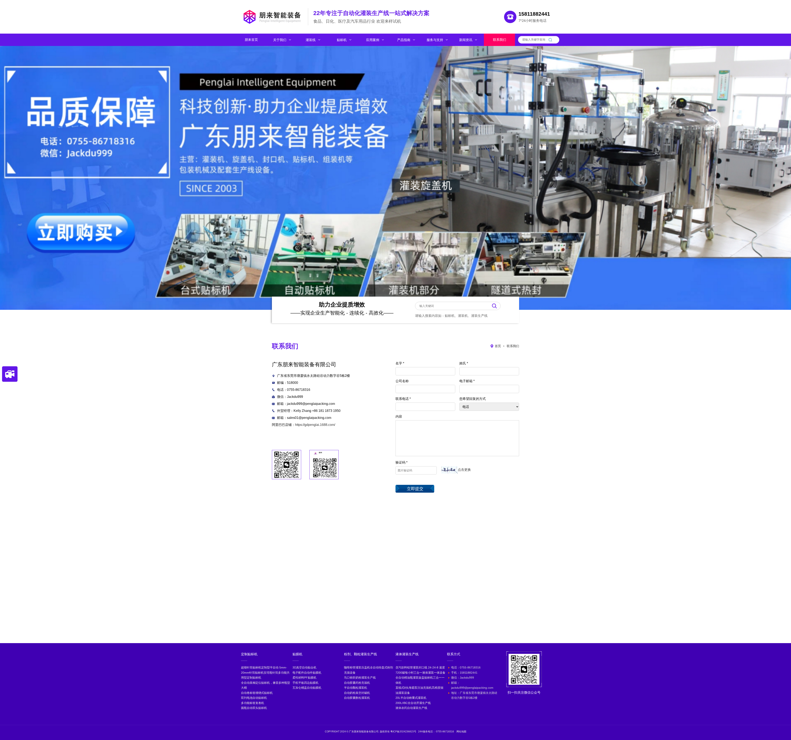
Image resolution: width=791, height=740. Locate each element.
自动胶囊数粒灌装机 (357, 697)
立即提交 (415, 488)
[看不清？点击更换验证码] (449, 469)
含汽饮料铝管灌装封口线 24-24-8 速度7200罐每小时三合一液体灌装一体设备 (420, 670)
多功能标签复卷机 (252, 703)
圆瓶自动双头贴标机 (254, 707)
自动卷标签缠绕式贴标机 (257, 692)
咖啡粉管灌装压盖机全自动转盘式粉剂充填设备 (368, 670)
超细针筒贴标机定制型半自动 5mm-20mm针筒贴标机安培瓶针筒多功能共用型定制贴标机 (265, 672)
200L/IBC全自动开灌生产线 (413, 703)
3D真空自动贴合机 (304, 667)
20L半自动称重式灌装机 (411, 697)
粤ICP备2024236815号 (403, 731)
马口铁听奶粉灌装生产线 (360, 677)
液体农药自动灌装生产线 (411, 707)
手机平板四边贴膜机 (305, 682)
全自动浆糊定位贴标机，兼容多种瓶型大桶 (265, 685)
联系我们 (513, 346)
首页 (498, 346)
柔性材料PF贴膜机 (304, 677)
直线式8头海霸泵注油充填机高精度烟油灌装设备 (419, 690)
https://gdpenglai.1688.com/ (315, 424)
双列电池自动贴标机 (254, 697)
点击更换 (464, 469)
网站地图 (461, 731)
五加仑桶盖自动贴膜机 (307, 687)
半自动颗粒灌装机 (355, 687)
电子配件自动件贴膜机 (307, 672)
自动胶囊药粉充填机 (357, 682)
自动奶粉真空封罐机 (357, 692)
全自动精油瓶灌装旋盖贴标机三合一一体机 (420, 680)
